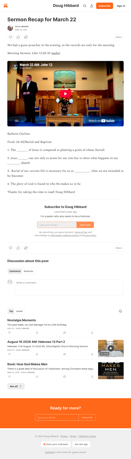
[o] (111, 348)
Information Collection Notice (64, 235)
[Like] (10, 37)
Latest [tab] (19, 311)
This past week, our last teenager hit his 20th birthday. (37, 324)
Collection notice (87, 436)
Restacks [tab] (28, 271)
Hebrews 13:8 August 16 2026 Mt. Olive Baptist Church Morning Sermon (47, 346)
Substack (49, 452)
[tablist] (21, 271)
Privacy (64, 436)
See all (14, 386)
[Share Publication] (92, 6)
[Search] (84, 6)
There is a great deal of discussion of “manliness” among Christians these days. (50, 368)
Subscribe (105, 5)
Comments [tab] (15, 271)
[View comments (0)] (18, 37)
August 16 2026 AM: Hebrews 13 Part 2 (36, 342)
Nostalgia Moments (21, 320)
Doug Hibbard (22, 26)
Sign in (121, 5)
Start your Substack (57, 444)
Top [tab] (11, 311)
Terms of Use (81, 232)
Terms (73, 436)
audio (55, 53)
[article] (65, 326)
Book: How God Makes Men (27, 364)
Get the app (81, 444)
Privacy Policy (89, 235)
